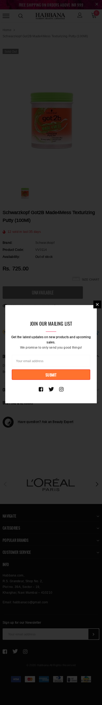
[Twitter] (51, 389)
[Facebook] (41, 389)
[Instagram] (61, 389)
